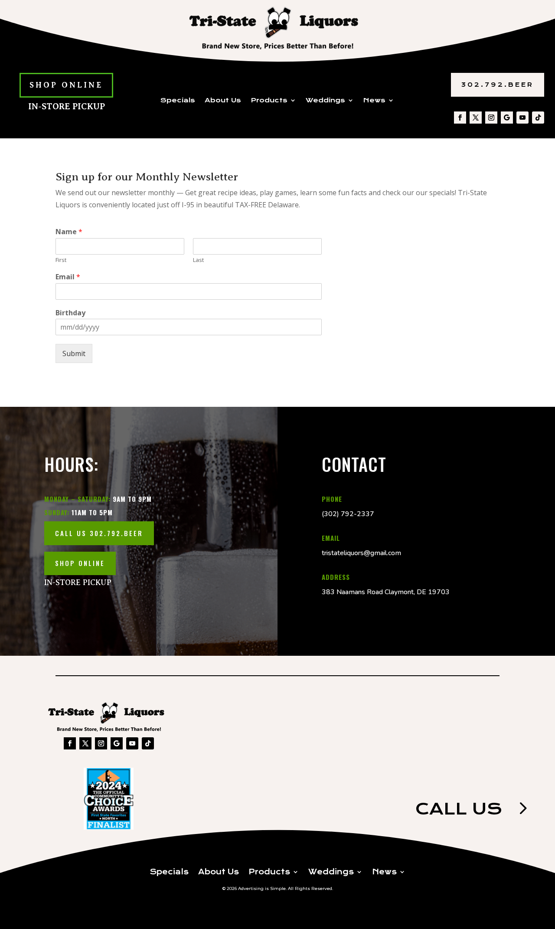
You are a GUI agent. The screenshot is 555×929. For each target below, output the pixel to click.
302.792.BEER (497, 84)
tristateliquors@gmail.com (361, 553)
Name (69, 231)
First (61, 260)
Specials (177, 100)
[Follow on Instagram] (491, 117)
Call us (458, 808)
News (374, 100)
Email (68, 276)
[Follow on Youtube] (522, 117)
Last (198, 260)
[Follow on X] (476, 117)
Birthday (70, 312)
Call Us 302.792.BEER (99, 533)
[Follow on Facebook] (460, 117)
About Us (223, 100)
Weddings (325, 100)
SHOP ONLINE (66, 85)
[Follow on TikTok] (538, 117)
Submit (73, 353)
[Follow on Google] (507, 117)
